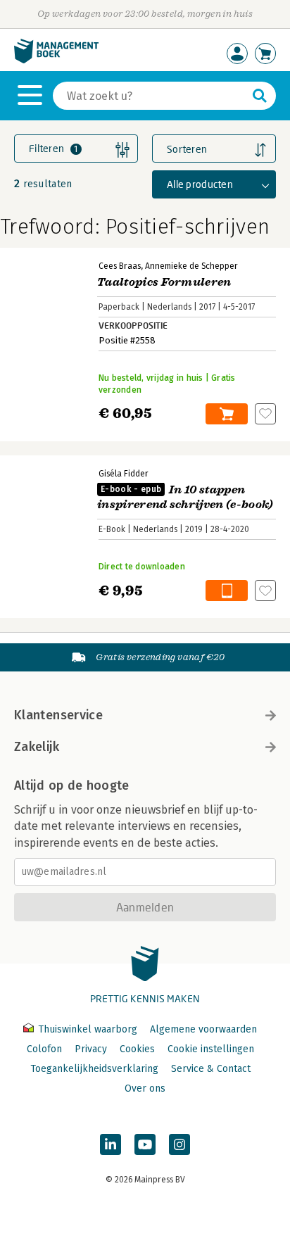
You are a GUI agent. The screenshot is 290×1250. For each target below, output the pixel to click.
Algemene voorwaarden (203, 1029)
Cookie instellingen (211, 1049)
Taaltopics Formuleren (164, 282)
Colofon (44, 1049)
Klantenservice (58, 715)
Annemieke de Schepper (191, 266)
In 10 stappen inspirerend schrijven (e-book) (185, 497)
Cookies (137, 1049)
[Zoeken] (259, 96)
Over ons (145, 1088)
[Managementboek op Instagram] (179, 1144)
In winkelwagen (227, 413)
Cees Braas (120, 266)
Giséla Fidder (124, 474)
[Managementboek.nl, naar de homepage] (56, 60)
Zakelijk (36, 747)
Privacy (91, 1049)
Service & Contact (211, 1069)
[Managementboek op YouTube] (145, 1144)
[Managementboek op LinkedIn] (110, 1144)
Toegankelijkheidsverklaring (94, 1069)
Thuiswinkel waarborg (87, 1029)
